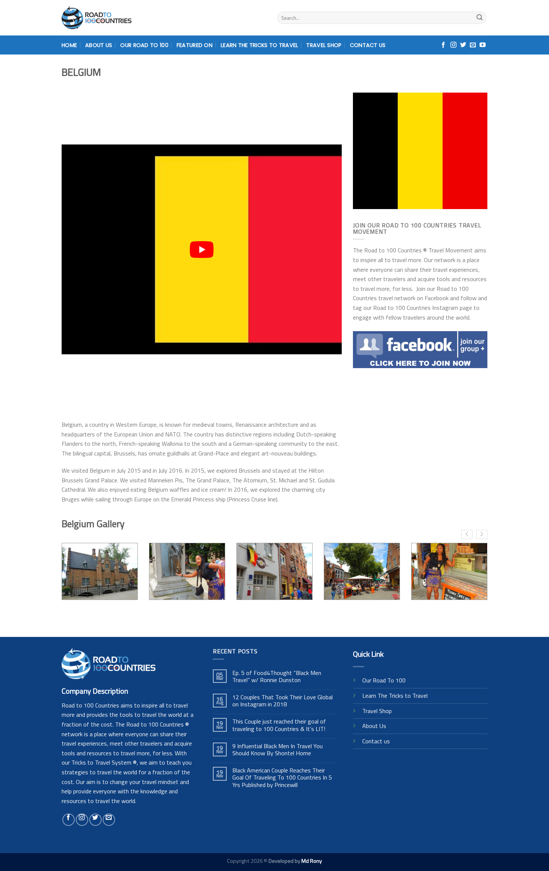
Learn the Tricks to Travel (259, 45)
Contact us (376, 741)
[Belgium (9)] (274, 571)
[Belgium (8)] (187, 571)
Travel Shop (323, 45)
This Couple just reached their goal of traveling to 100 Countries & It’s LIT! (279, 725)
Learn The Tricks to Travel (395, 695)
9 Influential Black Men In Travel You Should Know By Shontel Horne (277, 750)
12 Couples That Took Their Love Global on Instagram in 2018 (282, 701)
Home (69, 45)
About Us (98, 45)
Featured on (195, 45)
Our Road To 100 (144, 45)
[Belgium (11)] (449, 571)
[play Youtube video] (202, 249)
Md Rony (311, 861)
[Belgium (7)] (99, 571)
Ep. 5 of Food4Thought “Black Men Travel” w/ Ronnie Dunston (276, 676)
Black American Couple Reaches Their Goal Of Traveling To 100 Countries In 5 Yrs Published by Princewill (282, 777)
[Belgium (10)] (362, 571)
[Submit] (479, 18)
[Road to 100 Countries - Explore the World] (96, 17)
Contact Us (368, 45)
